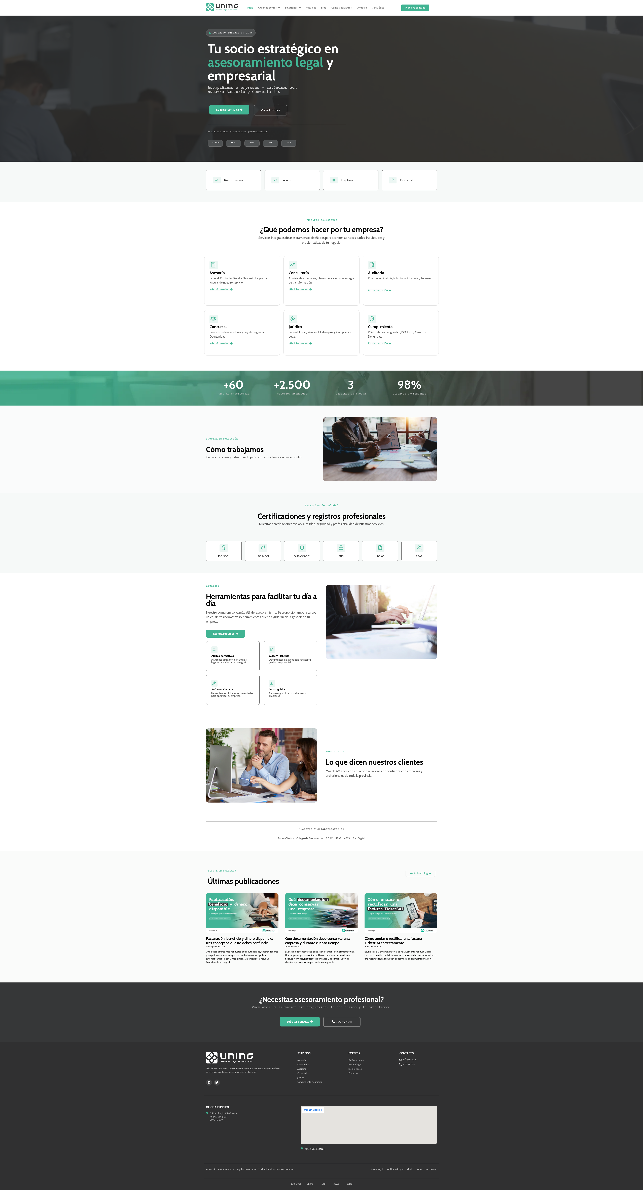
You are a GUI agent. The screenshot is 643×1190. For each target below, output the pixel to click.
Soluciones (291, 7)
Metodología (354, 1064)
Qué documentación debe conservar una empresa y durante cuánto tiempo (317, 940)
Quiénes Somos (267, 7)
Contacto (362, 7)
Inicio (250, 7)
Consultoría (303, 1064)
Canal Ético (378, 7)
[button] (269, 8)
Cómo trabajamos (341, 7)
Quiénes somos (356, 1060)
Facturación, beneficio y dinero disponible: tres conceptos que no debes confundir (239, 940)
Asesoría (301, 1060)
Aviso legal (377, 1169)
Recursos (311, 7)
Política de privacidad (399, 1169)
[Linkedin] (209, 1083)
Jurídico (300, 1077)
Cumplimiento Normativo (309, 1082)
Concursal (302, 1073)
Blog (323, 7)
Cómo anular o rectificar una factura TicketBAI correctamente (393, 940)
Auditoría (301, 1068)
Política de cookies (426, 1169)
